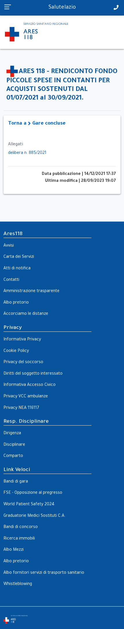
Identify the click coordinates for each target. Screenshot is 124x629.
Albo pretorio (16, 303)
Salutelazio (62, 8)
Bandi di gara (15, 482)
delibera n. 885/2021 (27, 153)
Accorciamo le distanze (25, 314)
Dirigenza (12, 433)
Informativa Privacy (22, 340)
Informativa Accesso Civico (29, 385)
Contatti (11, 280)
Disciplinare (14, 445)
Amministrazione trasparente (31, 291)
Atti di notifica (17, 268)
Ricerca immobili (19, 539)
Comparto (13, 456)
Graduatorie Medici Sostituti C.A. (34, 516)
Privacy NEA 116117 (21, 408)
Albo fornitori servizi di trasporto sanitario (43, 573)
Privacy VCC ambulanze (25, 396)
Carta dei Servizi (18, 257)
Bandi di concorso (20, 527)
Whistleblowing (17, 584)
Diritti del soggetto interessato (33, 374)
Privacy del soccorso (23, 362)
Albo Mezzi (13, 550)
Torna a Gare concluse (36, 124)
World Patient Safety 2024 (29, 504)
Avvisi (8, 246)
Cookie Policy (16, 351)
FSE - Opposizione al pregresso (32, 493)
